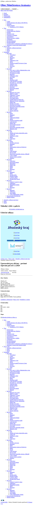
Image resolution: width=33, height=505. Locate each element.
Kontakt (9, 32)
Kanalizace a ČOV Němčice (17, 27)
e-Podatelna (9, 39)
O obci (8, 21)
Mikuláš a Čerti (13, 108)
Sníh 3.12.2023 (13, 109)
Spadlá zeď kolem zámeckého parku (18, 133)
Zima (11, 67)
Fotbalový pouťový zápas (16, 182)
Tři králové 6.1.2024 (15, 73)
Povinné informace (11, 41)
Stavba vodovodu (14, 110)
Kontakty (6, 14)
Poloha (11, 10)
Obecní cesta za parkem (15, 156)
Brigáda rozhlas (13, 85)
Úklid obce (12, 138)
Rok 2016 (9, 170)
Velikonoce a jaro (14, 60)
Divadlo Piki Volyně (15, 179)
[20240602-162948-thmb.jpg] (16, 209)
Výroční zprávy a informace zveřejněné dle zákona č (19, 43)
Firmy (8, 49)
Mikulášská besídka (14, 184)
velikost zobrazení (5, 9)
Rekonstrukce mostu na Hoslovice (18, 147)
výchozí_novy (4, 258)
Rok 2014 (9, 189)
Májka (11, 62)
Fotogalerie (6, 52)
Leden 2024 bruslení (15, 71)
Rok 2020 (9, 140)
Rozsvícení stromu (14, 88)
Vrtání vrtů (12, 134)
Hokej (11, 113)
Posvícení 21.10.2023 (15, 105)
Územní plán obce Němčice (13, 31)
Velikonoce (12, 183)
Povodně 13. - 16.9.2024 (16, 82)
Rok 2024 (9, 69)
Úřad (5, 28)
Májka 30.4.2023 (14, 96)
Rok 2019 (9, 159)
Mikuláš (12, 89)
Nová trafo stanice (14, 98)
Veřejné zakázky (11, 25)
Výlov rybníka (13, 155)
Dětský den (12, 102)
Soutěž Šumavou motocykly (16, 99)
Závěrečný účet (10, 34)
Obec (5, 20)
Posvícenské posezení (15, 124)
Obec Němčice (16, 5)
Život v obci (7, 46)
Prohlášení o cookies (25, 299)
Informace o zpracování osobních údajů (16, 45)
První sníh (12, 126)
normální (14, 9)
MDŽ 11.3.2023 (14, 94)
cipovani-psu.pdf (5, 272)
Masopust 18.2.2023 (15, 92)
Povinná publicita (11, 42)
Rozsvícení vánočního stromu (17, 127)
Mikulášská (12, 163)
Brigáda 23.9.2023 (14, 103)
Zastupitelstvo (7, 17)
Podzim (12, 64)
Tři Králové (13, 55)
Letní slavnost (13, 122)
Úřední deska (7, 16)
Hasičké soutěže (14, 176)
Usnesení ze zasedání (12, 35)
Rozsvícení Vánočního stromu (17, 106)
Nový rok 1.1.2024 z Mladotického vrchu (20, 70)
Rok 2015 (9, 180)
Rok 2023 (9, 91)
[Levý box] (18, 230)
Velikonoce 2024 (14, 75)
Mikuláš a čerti (13, 129)
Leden (11, 56)
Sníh (11, 131)
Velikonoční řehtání (14, 117)
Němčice (12, 158)
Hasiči (8, 50)
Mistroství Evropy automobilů (17, 101)
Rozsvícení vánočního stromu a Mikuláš (19, 154)
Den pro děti (13, 152)
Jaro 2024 (12, 77)
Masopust (12, 57)
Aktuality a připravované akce (14, 48)
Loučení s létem (13, 177)
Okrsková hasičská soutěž (16, 120)
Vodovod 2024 (13, 84)
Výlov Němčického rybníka (16, 194)
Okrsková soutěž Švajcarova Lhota (18, 63)
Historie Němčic (11, 197)
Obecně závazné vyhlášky (13, 38)
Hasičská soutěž (14, 80)
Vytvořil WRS (4, 502)
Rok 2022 (9, 112)
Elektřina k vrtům (14, 136)
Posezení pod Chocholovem (13, 196)
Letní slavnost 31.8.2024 (16, 81)
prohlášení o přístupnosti (6, 299)
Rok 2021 (9, 130)
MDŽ (11, 59)
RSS (8, 10)
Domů (5, 13)
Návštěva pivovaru (14, 143)
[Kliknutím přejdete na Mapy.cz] (9, 317)
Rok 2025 (9, 53)
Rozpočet (9, 24)
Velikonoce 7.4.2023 (15, 95)
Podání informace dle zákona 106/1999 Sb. (17, 22)
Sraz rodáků (13, 193)
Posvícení (12, 66)
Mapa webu (3, 10)
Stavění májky (13, 175)
